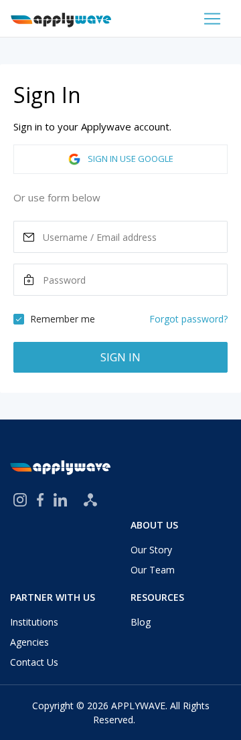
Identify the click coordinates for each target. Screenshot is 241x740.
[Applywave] (61, 18)
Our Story (151, 549)
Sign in (120, 357)
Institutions (34, 622)
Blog (141, 622)
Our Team (153, 569)
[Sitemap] (90, 499)
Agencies (29, 642)
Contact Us (34, 662)
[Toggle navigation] (212, 18)
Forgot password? (188, 318)
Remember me (62, 318)
